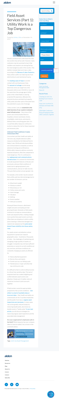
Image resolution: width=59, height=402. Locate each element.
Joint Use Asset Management (20, 341)
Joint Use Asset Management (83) (44, 87)
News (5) (41, 90)
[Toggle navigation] (54, 2)
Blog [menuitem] (6, 366)
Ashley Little (17, 37)
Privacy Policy (32, 388)
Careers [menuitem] (7, 372)
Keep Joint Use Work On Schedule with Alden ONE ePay (46, 105)
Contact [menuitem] (7, 374)
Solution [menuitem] (7, 360)
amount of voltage (16, 85)
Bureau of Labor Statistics (25, 72)
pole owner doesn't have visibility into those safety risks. (20, 226)
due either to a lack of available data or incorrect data (20, 293)
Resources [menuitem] (7, 363)
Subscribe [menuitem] (7, 377)
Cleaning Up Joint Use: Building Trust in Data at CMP (46, 98)
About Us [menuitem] (7, 369)
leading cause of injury (17, 81)
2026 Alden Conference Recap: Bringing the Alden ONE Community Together (46, 112)
